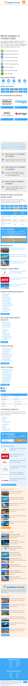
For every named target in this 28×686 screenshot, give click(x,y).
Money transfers (7, 429)
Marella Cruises (6, 333)
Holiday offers (6, 322)
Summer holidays (7, 302)
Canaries (17, 672)
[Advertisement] (14, 19)
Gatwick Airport (6, 357)
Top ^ (3, 391)
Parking (10, 676)
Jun (25, 89)
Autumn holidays (7, 303)
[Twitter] (4, 388)
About (10, 661)
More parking (5, 363)
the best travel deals (12, 589)
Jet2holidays (6, 330)
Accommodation (6, 422)
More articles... (5, 528)
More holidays (5, 314)
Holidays (5, 417)
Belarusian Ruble (17, 401)
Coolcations (5, 308)
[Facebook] (1, 388)
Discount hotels (6, 327)
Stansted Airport (7, 349)
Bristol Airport (6, 351)
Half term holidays (7, 298)
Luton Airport (6, 353)
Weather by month (9, 83)
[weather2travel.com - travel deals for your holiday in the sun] (12, 3)
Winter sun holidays (7, 305)
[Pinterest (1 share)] (6, 388)
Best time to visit (3, 83)
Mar (12, 89)
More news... (5, 635)
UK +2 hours (17, 397)
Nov (21, 91)
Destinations (19, 82)
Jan (3, 89)
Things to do (6, 430)
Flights (4, 418)
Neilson (4, 331)
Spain (17, 675)
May (21, 89)
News (10, 668)
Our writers (18, 662)
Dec (25, 91)
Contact (10, 662)
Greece (17, 674)
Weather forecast (14, 83)
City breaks (5, 295)
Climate (10, 677)
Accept (25, 682)
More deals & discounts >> (8, 485)
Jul (2, 91)
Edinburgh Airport (7, 356)
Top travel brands (7, 323)
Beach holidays (6, 294)
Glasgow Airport (7, 359)
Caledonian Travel (7, 338)
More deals (4, 342)
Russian (16, 399)
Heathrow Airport (7, 377)
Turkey (17, 676)
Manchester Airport (7, 348)
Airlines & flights (7, 325)
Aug (7, 91)
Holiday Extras (6, 334)
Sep (12, 91)
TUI (3, 328)
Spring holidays (6, 300)
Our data (17, 661)
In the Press (16, 667)
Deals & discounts (24, 83)
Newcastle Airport (7, 360)
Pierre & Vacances (7, 336)
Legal (10, 665)
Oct (16, 91)
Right (15, 406)
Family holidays (6, 297)
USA (17, 677)
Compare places (6, 309)
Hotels (4, 420)
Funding (17, 665)
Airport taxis (6, 424)
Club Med (5, 339)
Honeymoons (6, 306)
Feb (7, 89)
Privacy (10, 664)
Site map (11, 666)
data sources (21, 149)
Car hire (5, 426)
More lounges (5, 384)
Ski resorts (5, 311)
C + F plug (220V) (18, 404)
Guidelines (18, 664)
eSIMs (4, 427)
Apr (16, 89)
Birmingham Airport (8, 354)
